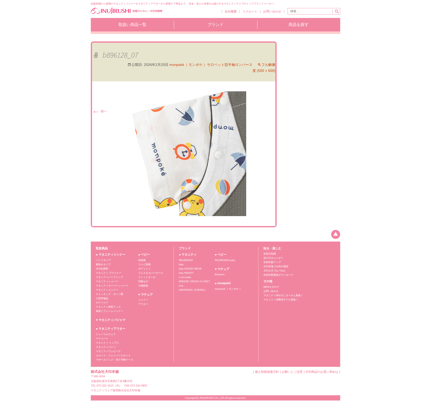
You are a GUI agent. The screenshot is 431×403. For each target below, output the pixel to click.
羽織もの (143, 281)
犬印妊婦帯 (102, 268)
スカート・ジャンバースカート (113, 355)
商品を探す (299, 24)
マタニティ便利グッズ (108, 306)
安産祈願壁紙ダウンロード (278, 274)
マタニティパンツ (106, 347)
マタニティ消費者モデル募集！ (280, 299)
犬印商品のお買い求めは (321, 372)
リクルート (249, 11)
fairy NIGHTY (186, 272)
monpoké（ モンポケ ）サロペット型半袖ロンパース (210, 65)
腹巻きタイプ (103, 264)
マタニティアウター (112, 328)
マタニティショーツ (107, 281)
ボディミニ (144, 268)
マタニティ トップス (107, 342)
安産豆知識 (269, 253)
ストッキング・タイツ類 (109, 294)
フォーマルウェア (106, 334)
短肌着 (142, 260)
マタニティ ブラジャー (108, 272)
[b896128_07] (183, 153)
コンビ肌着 (144, 264)
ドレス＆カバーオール (150, 272)
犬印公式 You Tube (274, 270)
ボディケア (102, 302)
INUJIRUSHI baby (225, 260)
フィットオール (147, 277)
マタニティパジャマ (112, 320)
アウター (143, 304)
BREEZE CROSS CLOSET (194, 281)
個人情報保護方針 (267, 372)
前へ (99, 111)
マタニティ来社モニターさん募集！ (283, 295)
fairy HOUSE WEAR (190, 268)
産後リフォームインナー (109, 311)
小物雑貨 (143, 285)
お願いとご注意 (292, 372)
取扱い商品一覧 (132, 24)
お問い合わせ (272, 11)
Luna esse (185, 277)
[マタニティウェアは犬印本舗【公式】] (126, 13)
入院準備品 (102, 298)
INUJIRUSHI (186, 260)
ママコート (102, 338)
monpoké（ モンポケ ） (228, 288)
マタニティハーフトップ (109, 277)
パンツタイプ (103, 260)
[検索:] (310, 11)
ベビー (145, 254)
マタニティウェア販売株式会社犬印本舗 (115, 390)
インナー (143, 299)
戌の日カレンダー (273, 258)
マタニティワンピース (108, 351)
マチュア (147, 294)
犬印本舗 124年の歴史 (276, 266)
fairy (181, 264)
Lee (181, 285)
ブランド (215, 24)
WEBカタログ (271, 286)
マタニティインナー (112, 254)
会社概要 (231, 11)
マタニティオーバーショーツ (112, 285)
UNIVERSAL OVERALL (192, 289)
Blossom (219, 274)
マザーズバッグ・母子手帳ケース (114, 359)
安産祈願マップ (272, 262)
